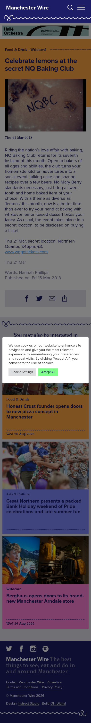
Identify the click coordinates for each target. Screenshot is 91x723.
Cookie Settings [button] (22, 372)
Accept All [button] (48, 372)
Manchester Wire (27, 7)
